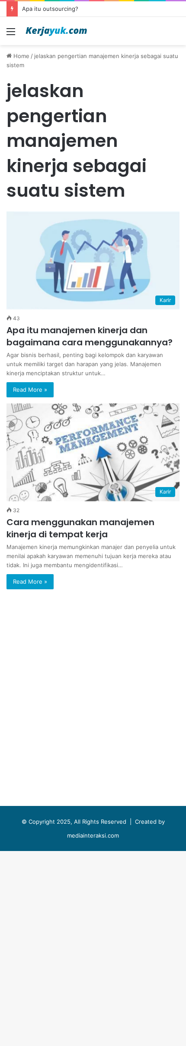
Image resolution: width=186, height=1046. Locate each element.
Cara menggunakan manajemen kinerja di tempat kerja (80, 528)
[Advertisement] (93, 142)
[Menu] (10, 34)
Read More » (30, 389)
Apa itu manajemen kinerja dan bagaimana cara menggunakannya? (89, 336)
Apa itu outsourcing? (50, 8)
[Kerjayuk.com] (56, 31)
